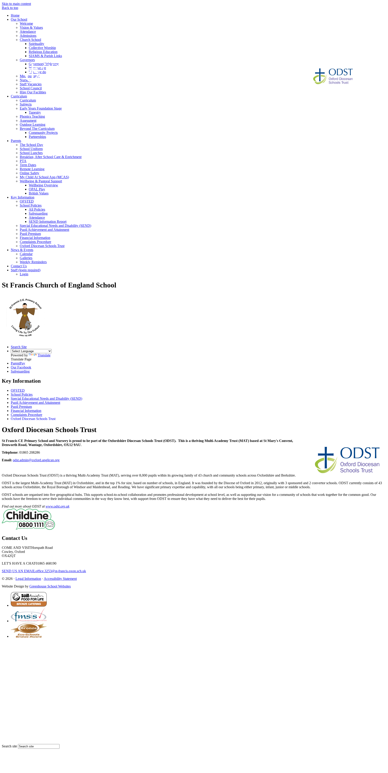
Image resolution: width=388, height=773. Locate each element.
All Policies (37, 209)
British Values (38, 193)
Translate (44, 355)
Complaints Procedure (35, 242)
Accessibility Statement (60, 579)
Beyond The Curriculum (37, 128)
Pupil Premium (30, 234)
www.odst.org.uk (57, 506)
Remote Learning (32, 169)
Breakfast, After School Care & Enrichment (51, 157)
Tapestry (35, 112)
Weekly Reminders (33, 262)
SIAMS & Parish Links (45, 56)
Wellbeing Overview (43, 185)
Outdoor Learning (32, 124)
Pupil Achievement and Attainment (44, 230)
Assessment (28, 120)
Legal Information (28, 579)
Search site (9, 746)
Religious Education (43, 52)
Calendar (26, 254)
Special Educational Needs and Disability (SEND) (55, 225)
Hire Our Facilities (33, 92)
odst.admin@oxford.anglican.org (36, 460)
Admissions (28, 36)
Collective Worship (42, 48)
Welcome (26, 23)
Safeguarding (38, 213)
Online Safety (29, 173)
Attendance (28, 31)
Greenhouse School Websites (50, 586)
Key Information (22, 197)
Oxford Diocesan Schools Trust (42, 246)
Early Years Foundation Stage (41, 108)
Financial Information (35, 238)
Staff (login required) (25, 270)
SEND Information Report (47, 221)
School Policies (31, 205)
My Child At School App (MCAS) (44, 177)
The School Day (31, 145)
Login (24, 274)
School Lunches (31, 153)
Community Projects (43, 133)
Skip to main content (16, 4)
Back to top (10, 8)
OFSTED (27, 201)
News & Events (22, 250)
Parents (16, 141)
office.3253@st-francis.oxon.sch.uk (44, 571)
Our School (19, 19)
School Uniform (31, 149)
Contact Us (19, 266)
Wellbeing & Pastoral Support (41, 181)
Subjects (26, 104)
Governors (27, 60)
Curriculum (19, 96)
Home (15, 15)
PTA (23, 161)
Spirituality (36, 44)
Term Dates (28, 165)
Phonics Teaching (32, 116)
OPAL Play (37, 189)
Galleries (26, 258)
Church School (30, 40)
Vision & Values (31, 27)
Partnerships (37, 137)
